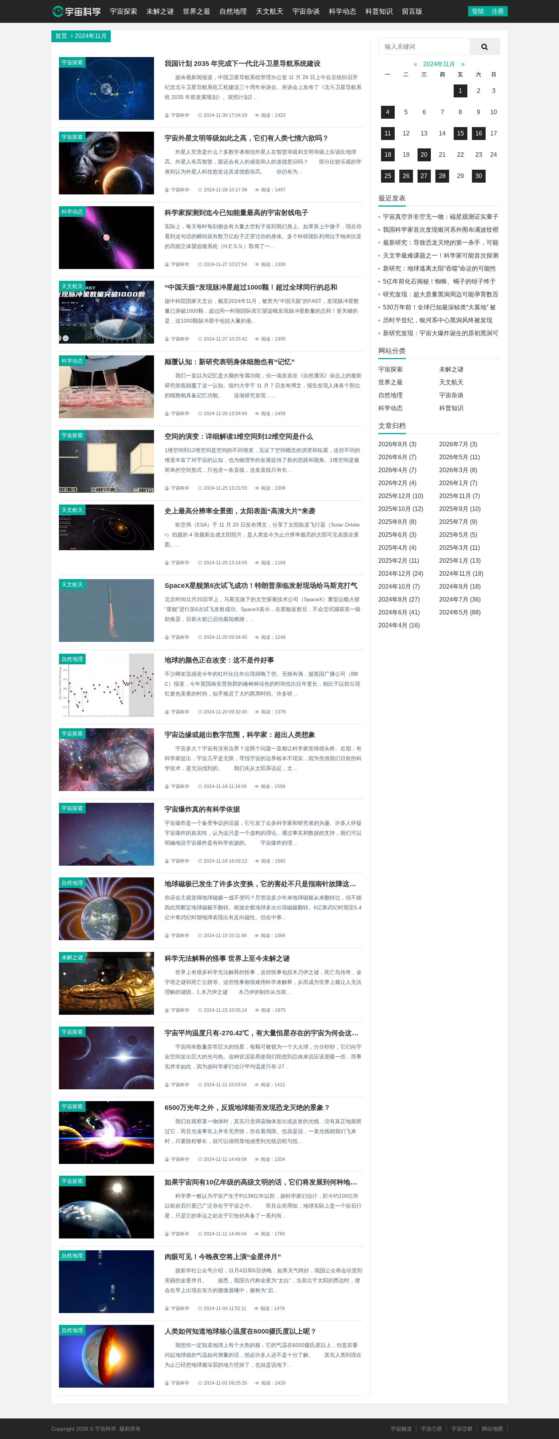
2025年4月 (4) (397, 547)
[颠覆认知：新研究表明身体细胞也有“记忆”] (106, 416)
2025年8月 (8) (397, 522)
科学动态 (342, 11)
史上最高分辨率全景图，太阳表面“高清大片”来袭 (240, 511)
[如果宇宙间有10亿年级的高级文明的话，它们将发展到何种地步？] (106, 1237)
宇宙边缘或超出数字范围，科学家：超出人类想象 (240, 735)
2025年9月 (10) (460, 509)
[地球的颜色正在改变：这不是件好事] (106, 715)
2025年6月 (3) (397, 535)
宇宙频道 (401, 1429)
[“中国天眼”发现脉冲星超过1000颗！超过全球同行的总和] (106, 342)
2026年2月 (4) (397, 483)
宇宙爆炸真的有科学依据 (202, 809)
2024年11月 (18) (461, 573)
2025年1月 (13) (460, 560)
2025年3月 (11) (459, 547)
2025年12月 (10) (400, 496)
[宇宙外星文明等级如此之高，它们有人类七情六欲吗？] (106, 192)
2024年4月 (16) (399, 625)
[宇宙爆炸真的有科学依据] (106, 864)
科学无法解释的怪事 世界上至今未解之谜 (227, 958)
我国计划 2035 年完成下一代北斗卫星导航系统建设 (243, 63)
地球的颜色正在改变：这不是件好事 (219, 660)
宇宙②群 (462, 1429)
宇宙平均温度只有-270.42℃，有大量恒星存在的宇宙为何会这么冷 (265, 1033)
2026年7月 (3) (458, 444)
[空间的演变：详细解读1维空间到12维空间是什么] (106, 491)
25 (387, 176)
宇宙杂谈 (306, 11)
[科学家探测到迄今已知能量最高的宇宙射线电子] (106, 267)
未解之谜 (160, 11)
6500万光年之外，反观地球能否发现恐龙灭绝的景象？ (247, 1107)
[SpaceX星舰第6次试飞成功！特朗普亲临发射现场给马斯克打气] (106, 640)
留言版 (412, 11)
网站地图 (492, 1429)
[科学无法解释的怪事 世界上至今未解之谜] (106, 1013)
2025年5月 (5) (458, 535)
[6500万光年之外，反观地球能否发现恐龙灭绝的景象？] (106, 1162)
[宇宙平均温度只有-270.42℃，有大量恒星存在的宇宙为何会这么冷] (106, 1087)
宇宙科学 (105, 1429)
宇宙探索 (123, 11)
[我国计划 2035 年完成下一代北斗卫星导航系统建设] (106, 118)
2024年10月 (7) (399, 586)
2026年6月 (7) (397, 457)
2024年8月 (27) (399, 599)
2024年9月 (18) (460, 586)
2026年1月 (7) (458, 483)
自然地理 (233, 11)
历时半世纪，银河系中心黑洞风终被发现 (437, 320)
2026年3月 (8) (458, 470)
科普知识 (379, 11)
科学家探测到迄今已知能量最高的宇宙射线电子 (236, 212)
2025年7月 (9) (458, 522)
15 (460, 133)
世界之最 (196, 11)
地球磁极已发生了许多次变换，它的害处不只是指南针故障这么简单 (267, 884)
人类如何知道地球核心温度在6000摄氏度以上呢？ (241, 1331)
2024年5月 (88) (460, 612)
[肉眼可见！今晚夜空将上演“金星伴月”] (106, 1311)
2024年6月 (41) (399, 612)
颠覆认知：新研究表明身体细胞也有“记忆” (230, 362)
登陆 (478, 11)
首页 (61, 36)
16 (478, 133)
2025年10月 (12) (400, 509)
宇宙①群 (431, 1429)
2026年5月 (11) (459, 457)
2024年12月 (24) (400, 573)
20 (424, 154)
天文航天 (269, 11)
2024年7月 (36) (460, 599)
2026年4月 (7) (397, 470)
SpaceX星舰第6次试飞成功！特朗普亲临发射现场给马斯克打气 (261, 585)
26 (406, 176)
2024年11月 (439, 64)
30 (478, 176)
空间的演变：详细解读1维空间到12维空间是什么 (239, 436)
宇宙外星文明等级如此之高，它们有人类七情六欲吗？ (247, 138)
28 (442, 176)
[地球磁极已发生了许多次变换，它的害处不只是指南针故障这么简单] (106, 938)
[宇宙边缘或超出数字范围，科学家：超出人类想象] (106, 789)
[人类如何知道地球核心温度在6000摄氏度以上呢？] (106, 1386)
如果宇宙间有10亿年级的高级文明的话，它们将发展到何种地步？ (264, 1182)
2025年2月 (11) (398, 560)
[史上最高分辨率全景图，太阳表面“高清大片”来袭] (106, 548)
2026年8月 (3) (397, 444)
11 (387, 133)
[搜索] (485, 46)
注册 (498, 11)
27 (424, 176)
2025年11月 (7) (459, 496)
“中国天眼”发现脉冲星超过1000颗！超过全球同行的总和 (251, 287)
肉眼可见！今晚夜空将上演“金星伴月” (223, 1257)
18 (387, 154)
